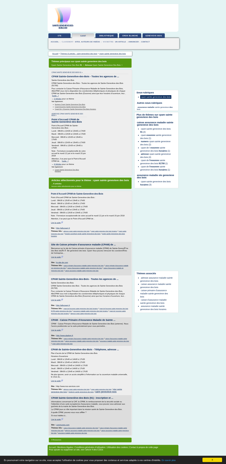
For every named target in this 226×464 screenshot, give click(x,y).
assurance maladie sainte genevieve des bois (114, 341)
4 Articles (57, 164)
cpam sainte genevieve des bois (62, 344)
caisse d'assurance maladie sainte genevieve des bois (84, 268)
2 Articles (57, 99)
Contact (145, 42)
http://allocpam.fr (63, 228)
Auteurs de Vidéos (90, 42)
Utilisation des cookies (117, 447)
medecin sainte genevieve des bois (81, 392)
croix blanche (130, 36)
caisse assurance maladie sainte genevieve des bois (81, 270)
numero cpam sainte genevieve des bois (70, 104)
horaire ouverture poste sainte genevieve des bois (82, 234)
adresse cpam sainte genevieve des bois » (67, 114)
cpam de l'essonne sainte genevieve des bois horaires (80, 308)
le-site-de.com (62, 262)
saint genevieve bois (106, 391)
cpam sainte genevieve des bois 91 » (67, 72)
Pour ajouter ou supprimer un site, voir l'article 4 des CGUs (76, 450)
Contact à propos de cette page (143, 447)
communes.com (62, 425)
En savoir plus (169, 460)
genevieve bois (153, 36)
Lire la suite (56, 223)
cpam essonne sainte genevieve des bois (70, 107)
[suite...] (55, 96)
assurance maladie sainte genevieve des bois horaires (90, 311)
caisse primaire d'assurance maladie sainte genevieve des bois (84, 265)
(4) (155, 155)
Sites (77, 42)
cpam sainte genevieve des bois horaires (67, 170)
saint (83, 36)
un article (120, 42)
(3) (155, 183)
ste (59, 36)
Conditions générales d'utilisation (90, 447)
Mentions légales (65, 447)
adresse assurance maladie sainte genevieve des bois (82, 430)
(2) (155, 130)
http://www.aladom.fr (64, 335)
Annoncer (133, 42)
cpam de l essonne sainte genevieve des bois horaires (75, 109)
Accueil (55, 42)
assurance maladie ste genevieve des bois (155, 176)
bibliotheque (106, 36)
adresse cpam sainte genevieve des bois (76, 231)
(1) (155, 136)
